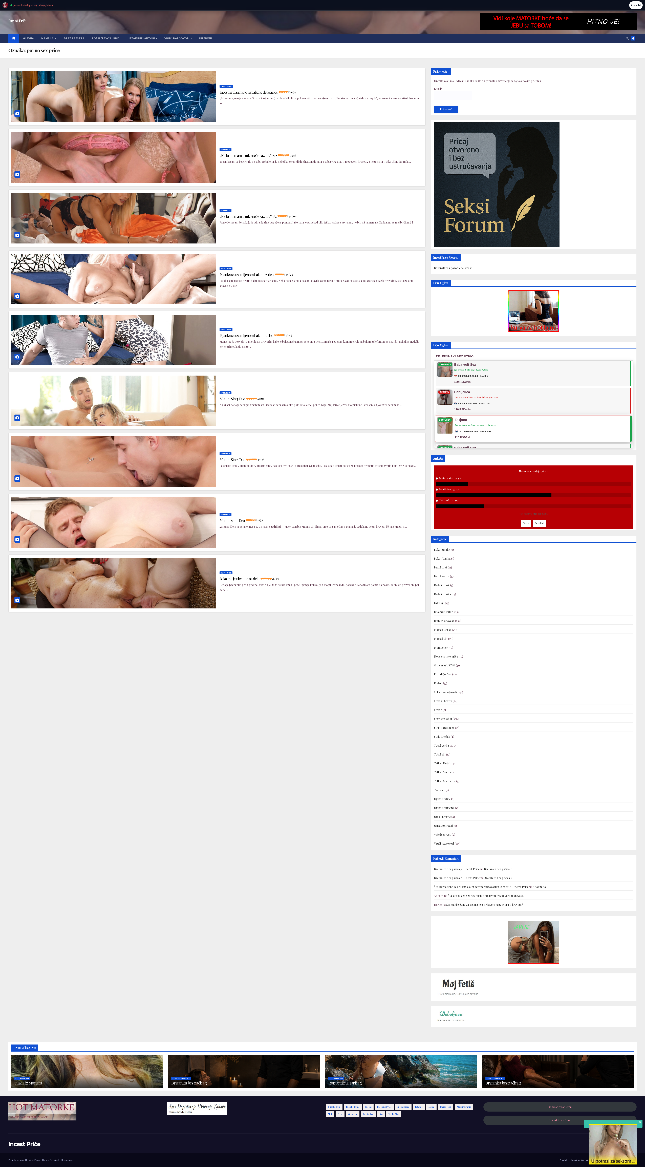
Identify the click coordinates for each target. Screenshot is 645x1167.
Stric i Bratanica (444, 727)
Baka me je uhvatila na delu (249, 578)
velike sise (394, 1114)
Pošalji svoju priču (106, 38)
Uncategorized (443, 825)
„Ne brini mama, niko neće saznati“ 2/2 (258, 155)
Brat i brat (440, 567)
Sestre (438, 710)
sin (381, 1114)
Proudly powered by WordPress (24, 1159)
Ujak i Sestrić (442, 799)
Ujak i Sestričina (444, 808)
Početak (564, 1159)
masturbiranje (464, 1106)
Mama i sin (48, 38)
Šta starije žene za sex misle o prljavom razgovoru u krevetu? (486, 895)
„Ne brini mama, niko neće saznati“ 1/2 (258, 216)
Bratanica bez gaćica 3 (189, 1083)
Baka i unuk (226, 269)
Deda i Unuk (441, 585)
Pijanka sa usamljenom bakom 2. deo (256, 274)
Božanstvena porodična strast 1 (453, 268)
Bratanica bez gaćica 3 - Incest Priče (456, 869)
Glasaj (526, 523)
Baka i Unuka (442, 558)
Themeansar (67, 1159)
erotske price (352, 1106)
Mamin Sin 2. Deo (242, 459)
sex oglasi (368, 1114)
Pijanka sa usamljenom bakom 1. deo (256, 335)
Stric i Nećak (442, 736)
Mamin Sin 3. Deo (242, 398)
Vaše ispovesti (442, 834)
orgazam (352, 1114)
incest (368, 1106)
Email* (438, 88)
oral (340, 1114)
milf (330, 1114)
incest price (403, 1106)
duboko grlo (334, 1106)
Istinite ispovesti (444, 621)
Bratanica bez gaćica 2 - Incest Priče (457, 878)
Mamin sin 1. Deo (241, 520)
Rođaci (438, 683)
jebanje (419, 1106)
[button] (627, 38)
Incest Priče (17, 20)
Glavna (28, 38)
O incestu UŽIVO (444, 665)
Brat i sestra (74, 38)
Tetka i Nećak (442, 763)
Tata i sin (439, 754)
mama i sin (445, 1106)
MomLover (441, 647)
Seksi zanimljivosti (445, 692)
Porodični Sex (443, 674)
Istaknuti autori (142, 38)
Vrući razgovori (177, 38)
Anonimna (539, 887)
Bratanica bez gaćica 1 (498, 878)
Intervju (205, 38)
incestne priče (384, 1106)
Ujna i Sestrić (442, 816)
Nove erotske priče (446, 656)
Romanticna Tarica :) (345, 1083)
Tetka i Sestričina (445, 781)
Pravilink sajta (618, 1159)
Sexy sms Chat (443, 719)
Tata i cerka (226, 86)
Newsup (54, 1159)
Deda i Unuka (442, 594)
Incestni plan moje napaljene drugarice (258, 92)
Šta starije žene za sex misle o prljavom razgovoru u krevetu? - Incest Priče (481, 887)
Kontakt (632, 1159)
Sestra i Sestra (443, 701)
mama (431, 1106)
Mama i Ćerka (442, 629)
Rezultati (539, 523)
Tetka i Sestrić (443, 772)
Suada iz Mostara (28, 1083)
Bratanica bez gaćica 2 (498, 869)
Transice (439, 790)
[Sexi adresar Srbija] (533, 942)
